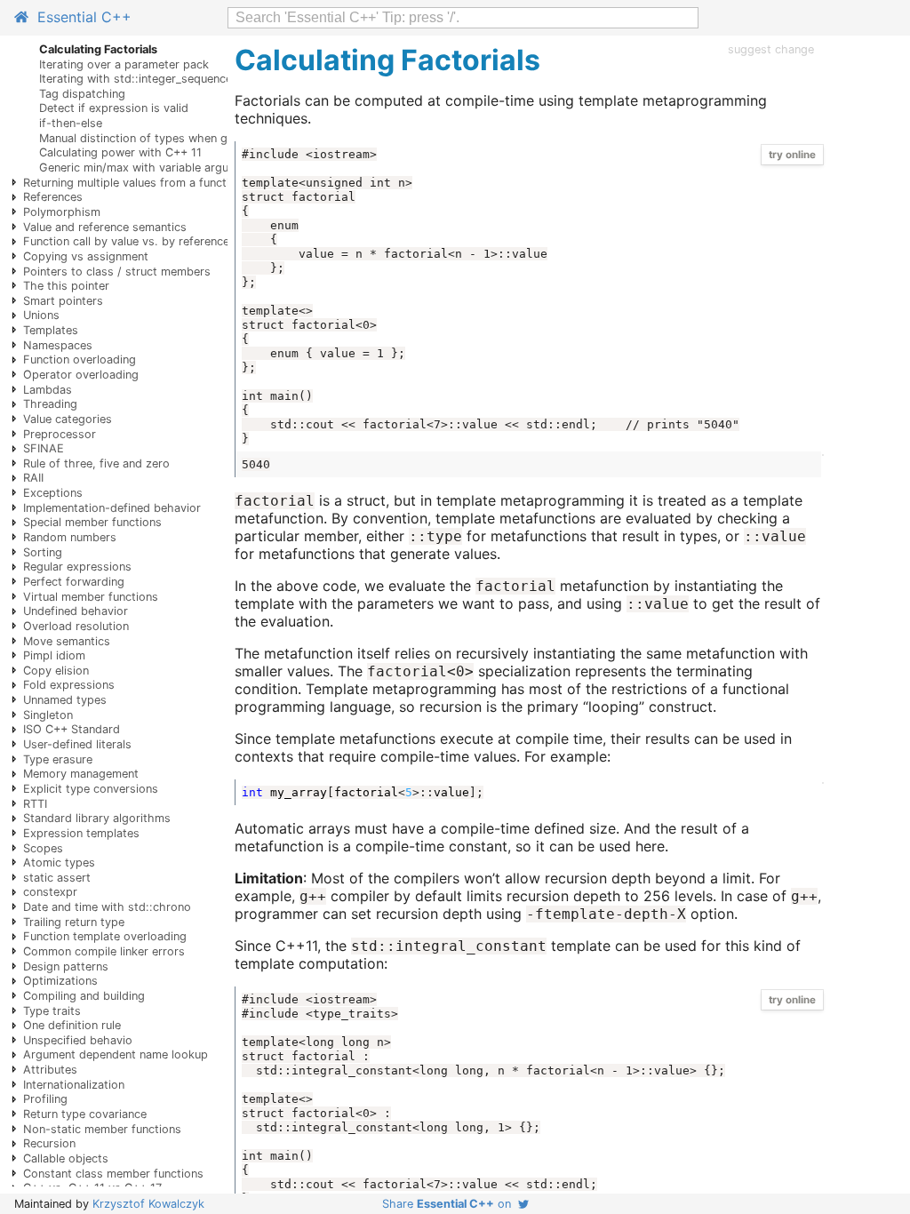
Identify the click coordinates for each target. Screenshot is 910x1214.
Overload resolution (76, 626)
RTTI (35, 804)
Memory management (81, 773)
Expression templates (81, 833)
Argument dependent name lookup (115, 1054)
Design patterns (65, 966)
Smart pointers (63, 300)
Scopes (43, 848)
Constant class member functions (113, 1173)
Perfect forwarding (73, 581)
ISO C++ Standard (71, 729)
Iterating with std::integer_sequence (135, 78)
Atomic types (59, 862)
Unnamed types (65, 700)
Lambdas (47, 389)
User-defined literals (77, 744)
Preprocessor (59, 434)
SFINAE (43, 448)
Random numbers (69, 537)
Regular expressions (77, 566)
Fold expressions (69, 684)
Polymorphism (61, 212)
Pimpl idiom (54, 655)
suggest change (771, 49)
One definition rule (72, 1025)
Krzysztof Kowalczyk (148, 1203)
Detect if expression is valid (113, 108)
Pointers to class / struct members (117, 271)
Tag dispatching (82, 93)
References (53, 197)
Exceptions (53, 492)
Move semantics (66, 641)
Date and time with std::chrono (107, 907)
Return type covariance (85, 1114)
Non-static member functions (102, 1129)
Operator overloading (81, 374)
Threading (50, 404)
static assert (57, 877)
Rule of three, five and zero (96, 463)
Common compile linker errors (104, 951)
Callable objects (65, 1158)
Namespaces (57, 345)
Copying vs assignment (85, 256)
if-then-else (70, 123)
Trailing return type (73, 922)
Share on (450, 1203)
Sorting (42, 552)
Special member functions (92, 522)
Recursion (49, 1143)
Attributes (50, 1069)
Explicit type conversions (90, 788)
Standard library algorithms (97, 818)
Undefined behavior (75, 611)
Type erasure (57, 759)
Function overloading (79, 359)
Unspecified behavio (77, 1040)
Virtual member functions (90, 596)
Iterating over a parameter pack (124, 64)
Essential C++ (80, 17)
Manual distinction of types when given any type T (174, 138)
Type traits (52, 1011)
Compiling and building (84, 995)
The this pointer (66, 285)
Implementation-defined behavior (112, 508)
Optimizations (60, 980)
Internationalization (73, 1084)
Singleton (48, 715)
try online (792, 154)
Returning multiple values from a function (133, 182)
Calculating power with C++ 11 (120, 152)
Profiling (45, 1099)
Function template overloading (105, 936)
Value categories (67, 419)
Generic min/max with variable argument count (164, 167)
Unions (41, 315)
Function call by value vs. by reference (126, 241)
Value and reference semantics (105, 227)
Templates (50, 330)
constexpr (50, 892)
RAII (33, 477)
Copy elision (56, 670)
